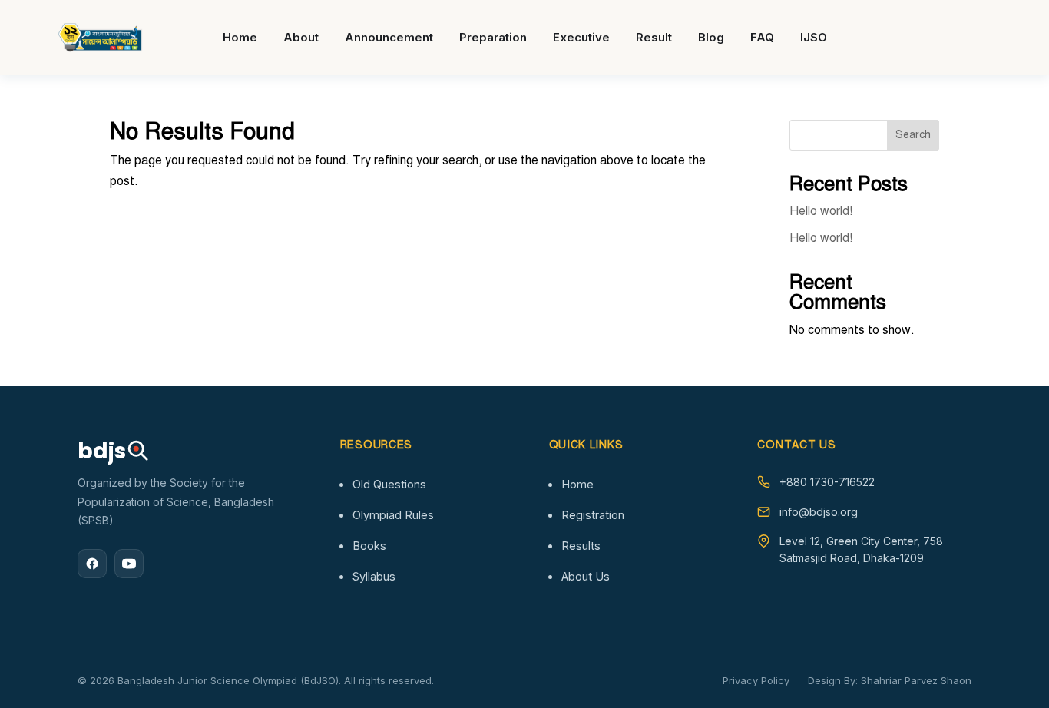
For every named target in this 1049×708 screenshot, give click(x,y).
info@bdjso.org (818, 511)
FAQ (762, 37)
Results (581, 545)
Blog (711, 37)
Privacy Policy (756, 680)
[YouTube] (129, 563)
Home (240, 37)
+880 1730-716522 (827, 481)
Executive (581, 37)
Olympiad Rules (393, 514)
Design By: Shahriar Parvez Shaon (889, 680)
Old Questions (389, 484)
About (301, 37)
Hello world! (820, 211)
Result (654, 37)
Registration (592, 514)
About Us (585, 576)
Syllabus (373, 576)
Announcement (389, 37)
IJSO (813, 37)
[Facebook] (92, 563)
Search (913, 134)
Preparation (493, 37)
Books (369, 545)
